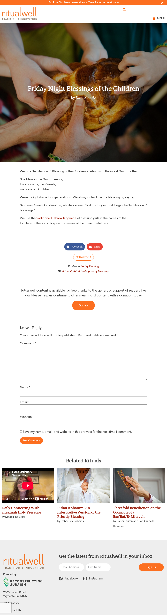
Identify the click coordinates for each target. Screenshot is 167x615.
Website (26, 416)
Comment (28, 343)
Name (25, 387)
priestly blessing (98, 271)
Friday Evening (90, 266)
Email (24, 402)
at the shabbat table (74, 271)
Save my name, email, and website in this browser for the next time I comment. (77, 431)
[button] (124, 9)
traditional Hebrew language (56, 218)
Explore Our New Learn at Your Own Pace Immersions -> (83, 2)
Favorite (85, 257)
